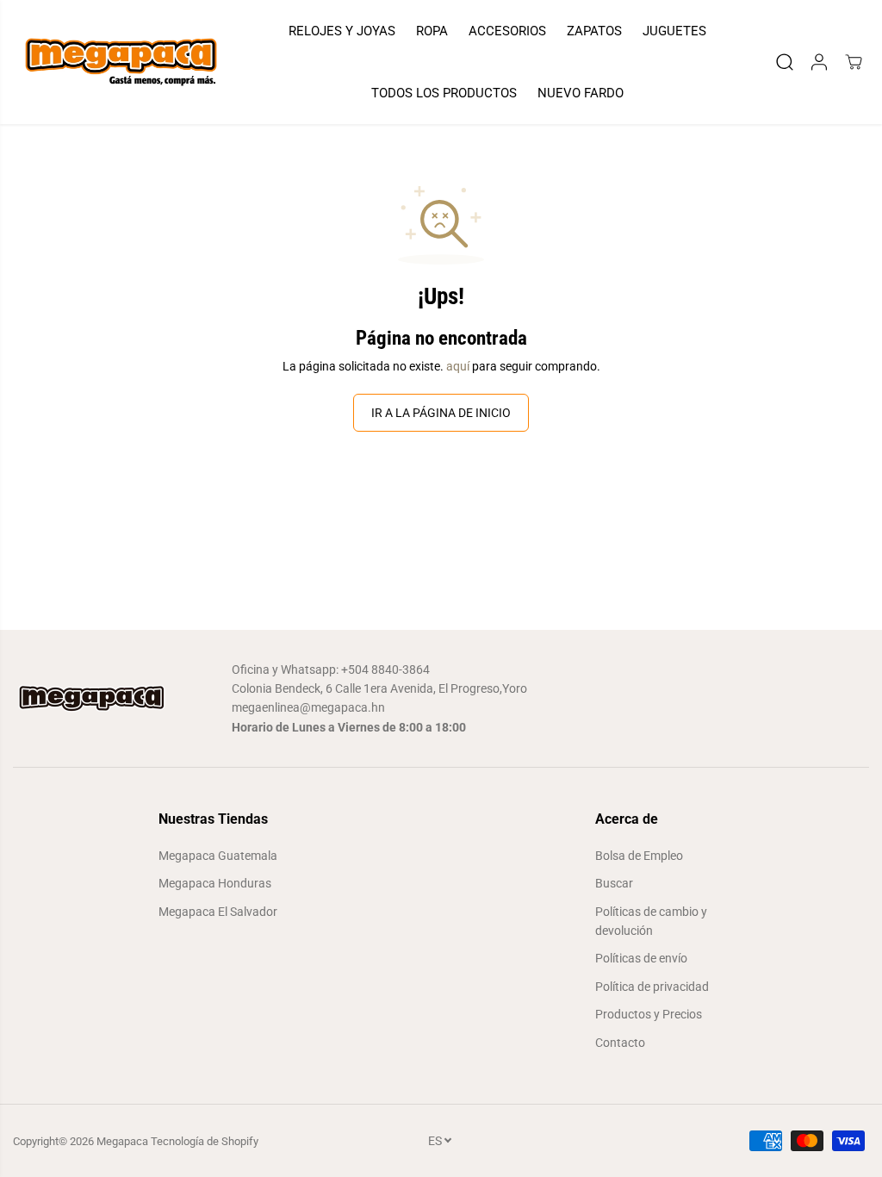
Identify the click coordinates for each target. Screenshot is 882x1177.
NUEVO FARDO (580, 93)
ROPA (432, 31)
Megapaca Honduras (214, 883)
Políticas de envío (641, 958)
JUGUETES (674, 31)
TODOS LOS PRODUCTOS (444, 93)
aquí (457, 366)
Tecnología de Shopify (204, 1141)
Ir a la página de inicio (441, 413)
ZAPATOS (594, 31)
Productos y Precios (648, 1014)
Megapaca (122, 1141)
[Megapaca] (120, 62)
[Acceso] (819, 62)
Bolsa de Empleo (639, 856)
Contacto (620, 1042)
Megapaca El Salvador (217, 912)
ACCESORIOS (507, 31)
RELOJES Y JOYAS (342, 31)
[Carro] (853, 62)
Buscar (614, 883)
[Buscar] (784, 62)
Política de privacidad (652, 986)
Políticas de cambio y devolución (651, 921)
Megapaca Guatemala (217, 856)
